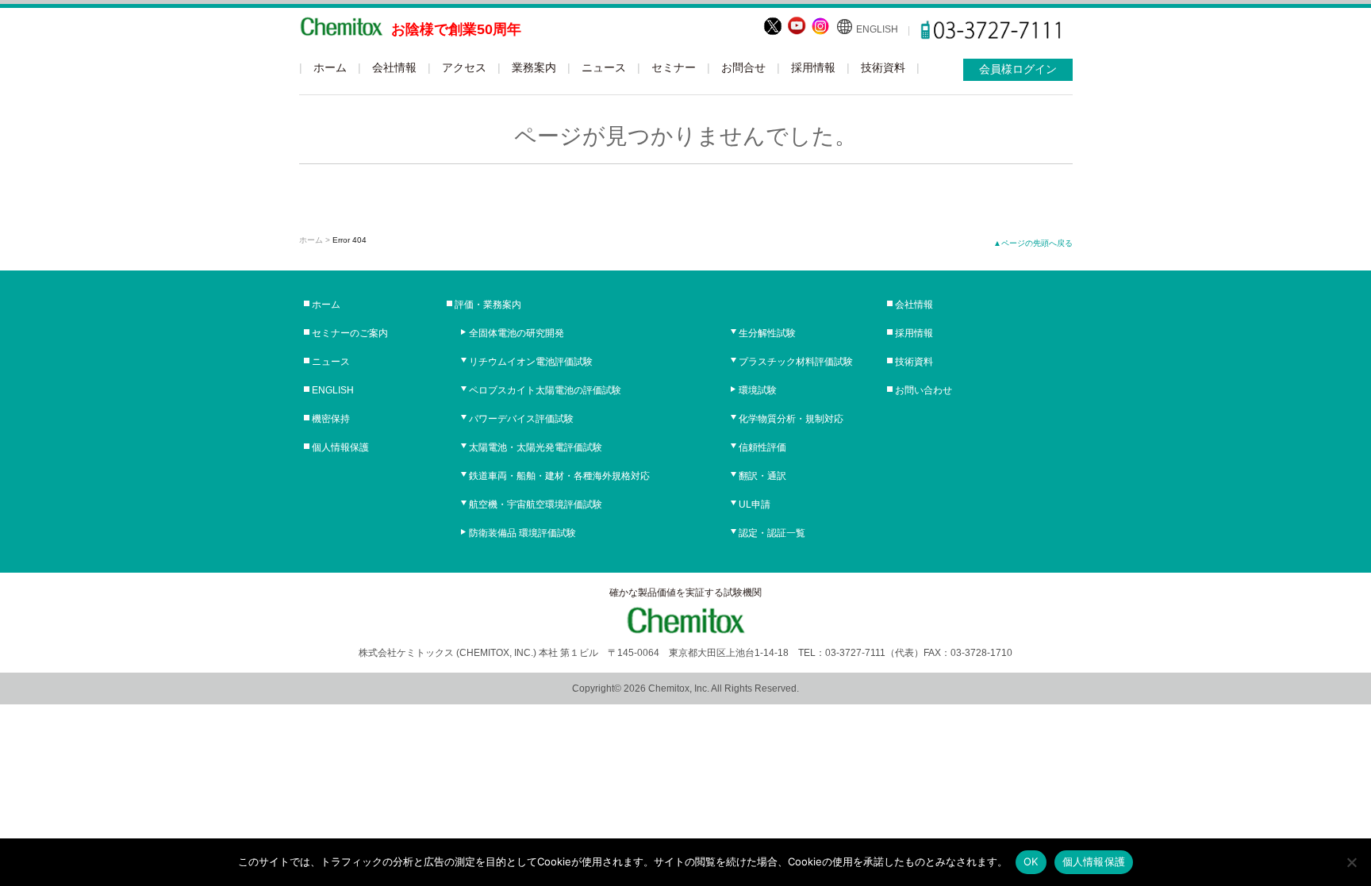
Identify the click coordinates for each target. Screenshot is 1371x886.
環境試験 (758, 390)
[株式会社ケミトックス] (341, 29)
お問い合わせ (923, 390)
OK (1031, 861)
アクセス (464, 67)
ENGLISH (877, 29)
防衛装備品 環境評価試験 (522, 533)
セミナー (673, 67)
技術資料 (883, 67)
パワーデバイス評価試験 (521, 418)
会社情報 (394, 67)
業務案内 (534, 67)
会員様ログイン (1018, 69)
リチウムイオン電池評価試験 (531, 361)
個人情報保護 (340, 447)
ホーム (330, 67)
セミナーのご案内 (350, 333)
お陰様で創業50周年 (456, 29)
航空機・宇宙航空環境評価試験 (535, 504)
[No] (1351, 862)
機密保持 (331, 418)
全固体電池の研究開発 (516, 333)
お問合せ (743, 67)
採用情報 (813, 67)
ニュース (604, 67)
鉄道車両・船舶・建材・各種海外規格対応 (559, 475)
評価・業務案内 (488, 304)
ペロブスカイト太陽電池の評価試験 (545, 390)
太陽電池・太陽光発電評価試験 (535, 447)
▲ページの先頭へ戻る (1033, 243)
